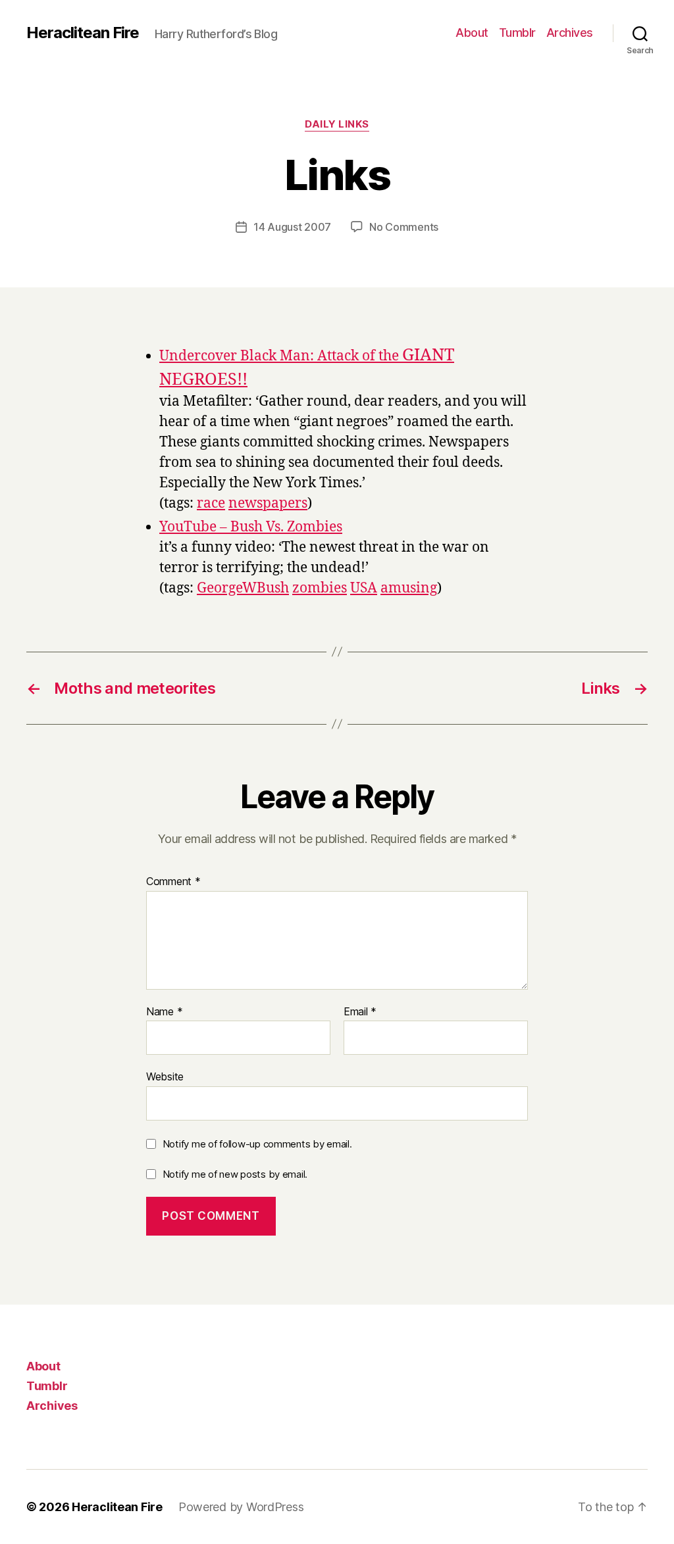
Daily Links (337, 124)
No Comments (403, 226)
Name (164, 1012)
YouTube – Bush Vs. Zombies (250, 527)
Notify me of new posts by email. (235, 1174)
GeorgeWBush (243, 588)
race (211, 503)
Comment (173, 882)
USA (363, 588)
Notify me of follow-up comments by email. (257, 1144)
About (471, 32)
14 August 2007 (292, 226)
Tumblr (517, 32)
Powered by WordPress (241, 1507)
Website (165, 1076)
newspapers (267, 503)
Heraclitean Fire (82, 33)
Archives (569, 32)
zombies (319, 588)
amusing (408, 588)
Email (360, 1012)
